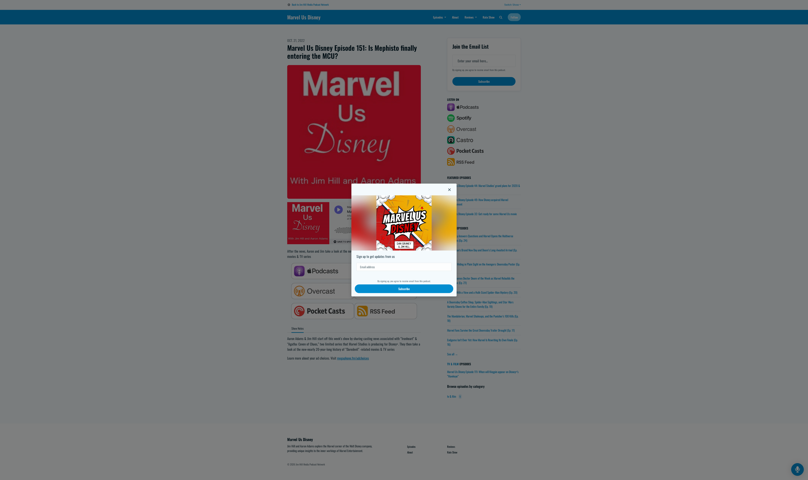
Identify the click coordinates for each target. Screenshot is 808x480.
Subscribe (404, 289)
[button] (449, 189)
